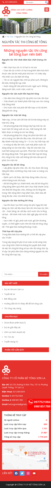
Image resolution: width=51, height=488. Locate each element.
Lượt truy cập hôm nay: (15, 424)
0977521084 (42, 402)
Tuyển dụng (9, 341)
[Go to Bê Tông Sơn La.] (3, 36)
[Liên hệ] (31, 402)
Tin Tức (7, 336)
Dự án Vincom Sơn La (14, 289)
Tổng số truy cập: (12, 437)
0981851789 (42, 406)
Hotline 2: (6, 400)
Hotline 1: (6, 396)
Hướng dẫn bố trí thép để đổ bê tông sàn (23, 303)
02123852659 (11, 2)
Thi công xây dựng (12, 308)
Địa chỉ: (5, 384)
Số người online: (11, 420)
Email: (5, 404)
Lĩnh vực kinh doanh (13, 332)
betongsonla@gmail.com (19, 404)
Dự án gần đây (11, 327)
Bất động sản (10, 298)
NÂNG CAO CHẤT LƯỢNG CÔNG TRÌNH (22, 11)
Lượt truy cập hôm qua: (15, 428)
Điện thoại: (7, 391)
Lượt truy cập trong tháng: (17, 432)
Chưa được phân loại (13, 322)
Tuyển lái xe (9, 294)
